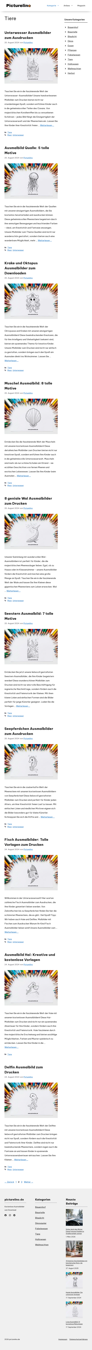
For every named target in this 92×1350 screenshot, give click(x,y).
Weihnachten (74, 68)
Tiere (9, 132)
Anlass (67, 5)
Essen (71, 45)
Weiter (28, 1182)
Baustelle (72, 32)
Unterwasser (18, 135)
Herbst (71, 73)
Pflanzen (72, 50)
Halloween (73, 64)
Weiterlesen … (47, 125)
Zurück (9, 1182)
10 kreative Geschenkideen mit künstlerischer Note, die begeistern (76, 1263)
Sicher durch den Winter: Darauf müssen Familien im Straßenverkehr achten (75, 1231)
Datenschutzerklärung (78, 1339)
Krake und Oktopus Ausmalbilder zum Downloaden (21, 268)
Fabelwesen (74, 54)
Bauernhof (73, 27)
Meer (9, 135)
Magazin (81, 5)
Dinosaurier (40, 1223)
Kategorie (51, 5)
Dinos (70, 41)
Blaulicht (72, 36)
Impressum (62, 1339)
